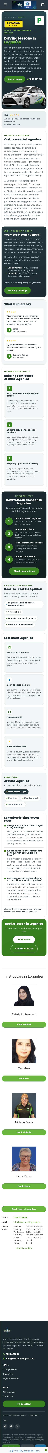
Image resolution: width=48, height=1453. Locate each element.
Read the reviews (12, 125)
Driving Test (8, 1374)
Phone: (5, 1217)
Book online (24, 939)
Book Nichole (24, 1132)
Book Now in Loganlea (24, 1209)
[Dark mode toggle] (46, 1450)
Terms (5, 1420)
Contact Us (8, 1396)
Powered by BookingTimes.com (26, 1451)
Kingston (12, 798)
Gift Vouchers (9, 1392)
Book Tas (24, 1078)
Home (6, 17)
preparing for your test (29, 282)
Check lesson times (24, 571)
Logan (13, 17)
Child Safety (33, 1415)
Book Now (26, 1404)
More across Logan (17, 792)
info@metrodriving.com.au (27, 1222)
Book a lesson (15, 79)
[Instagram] (11, 1426)
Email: (4, 1222)
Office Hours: (5, 1228)
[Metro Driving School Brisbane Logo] (24, 5)
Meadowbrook (31, 798)
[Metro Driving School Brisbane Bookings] (42, 4)
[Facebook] (5, 1426)
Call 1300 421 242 (24, 948)
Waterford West (16, 804)
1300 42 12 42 (20, 1217)
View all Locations (24, 1248)
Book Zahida (24, 1024)
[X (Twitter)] (17, 1426)
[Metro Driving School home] (7, 1330)
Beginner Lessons (11, 1378)
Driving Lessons (10, 1369)
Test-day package (17, 290)
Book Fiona (24, 1186)
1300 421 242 (35, 79)
